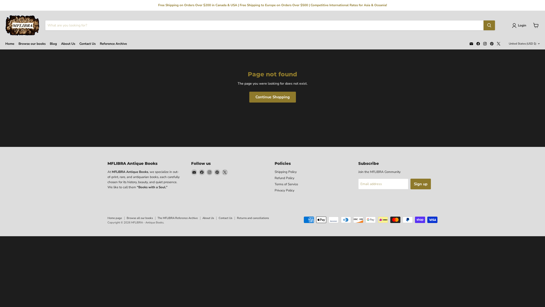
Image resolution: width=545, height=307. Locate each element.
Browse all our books (140, 218)
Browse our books (32, 44)
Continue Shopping (272, 97)
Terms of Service (286, 184)
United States (522, 44)
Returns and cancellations (253, 218)
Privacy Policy (284, 190)
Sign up (420, 184)
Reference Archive (113, 44)
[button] (520, 25)
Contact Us (87, 44)
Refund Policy (284, 178)
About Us (68, 44)
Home (9, 44)
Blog (53, 44)
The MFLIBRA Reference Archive (178, 218)
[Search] (489, 25)
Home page (115, 218)
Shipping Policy (286, 172)
